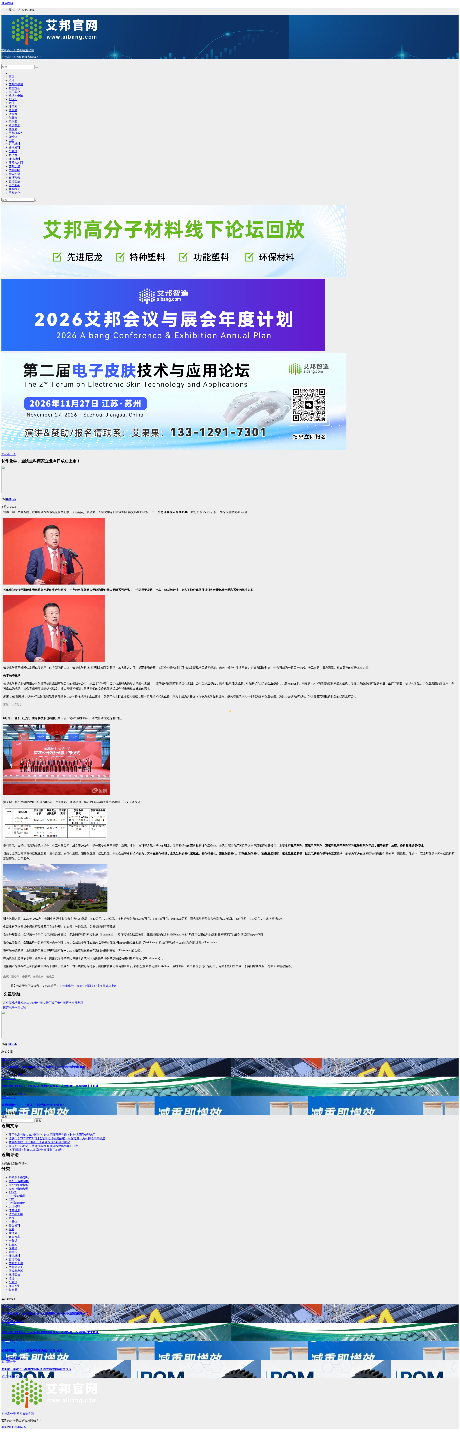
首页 (11, 76)
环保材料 (14, 158)
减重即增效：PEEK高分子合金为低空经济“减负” (32, 1104)
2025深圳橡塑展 (19, 1185)
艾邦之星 (14, 166)
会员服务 (14, 185)
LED (11, 140)
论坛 (11, 80)
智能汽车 (14, 88)
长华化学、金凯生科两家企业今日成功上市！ (91, 985)
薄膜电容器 (16, 1270)
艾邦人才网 (16, 162)
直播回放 (14, 181)
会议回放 (14, 173)
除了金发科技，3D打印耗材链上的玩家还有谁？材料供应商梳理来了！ (46, 1066)
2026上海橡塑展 (19, 1188)
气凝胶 (13, 117)
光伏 (11, 102)
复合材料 (14, 1225)
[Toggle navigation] (2, 64)
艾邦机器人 (16, 132)
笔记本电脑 (16, 95)
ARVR (13, 99)
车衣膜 (13, 151)
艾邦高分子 (8, 454)
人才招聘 (14, 1206)
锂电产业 (14, 1285)
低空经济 (14, 1210)
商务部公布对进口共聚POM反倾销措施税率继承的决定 (43, 1145)
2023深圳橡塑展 (19, 1177)
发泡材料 (14, 147)
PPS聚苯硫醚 (17, 1202)
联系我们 (14, 189)
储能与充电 (16, 1214)
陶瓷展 (13, 1289)
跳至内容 (7, 3)
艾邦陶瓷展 (16, 84)
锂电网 (13, 106)
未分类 (13, 1240)
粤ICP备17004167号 (13, 1427)
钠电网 (13, 110)
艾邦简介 (14, 192)
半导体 (13, 129)
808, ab (11, 499)
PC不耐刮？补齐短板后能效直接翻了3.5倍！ (37, 1149)
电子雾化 (14, 91)
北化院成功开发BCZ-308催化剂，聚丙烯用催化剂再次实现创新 (43, 1002)
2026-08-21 (8, 1321)
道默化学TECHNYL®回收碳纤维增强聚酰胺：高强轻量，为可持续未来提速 (50, 1086)
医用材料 (14, 143)
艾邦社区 (14, 170)
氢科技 (13, 1251)
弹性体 (13, 136)
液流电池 (14, 125)
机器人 (13, 1244)
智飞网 (13, 155)
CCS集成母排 (17, 1195)
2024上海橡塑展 (19, 1181)
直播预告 (14, 177)
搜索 (4, 1116)
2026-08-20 (8, 1358)
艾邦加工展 (16, 1263)
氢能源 (13, 121)
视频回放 (14, 1274)
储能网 (13, 114)
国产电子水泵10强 (14, 1007)
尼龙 (11, 1229)
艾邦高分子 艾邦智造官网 (17, 50)
